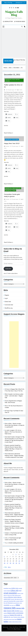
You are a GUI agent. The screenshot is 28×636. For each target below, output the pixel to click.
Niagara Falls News (10, 190)
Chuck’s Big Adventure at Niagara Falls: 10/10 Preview (13, 2)
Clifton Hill (14, 590)
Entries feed (8, 301)
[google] (16, 8)
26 (4, 563)
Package (15, 617)
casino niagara (7, 590)
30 (16, 563)
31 (19, 563)
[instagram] (12, 8)
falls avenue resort (16, 595)
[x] (14, 8)
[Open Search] (22, 26)
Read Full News (8, 133)
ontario (12, 617)
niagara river (6, 615)
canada (20, 588)
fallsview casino (12, 597)
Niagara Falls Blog (14, 13)
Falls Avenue (9, 595)
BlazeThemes (17, 629)
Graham (7, 146)
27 (7, 563)
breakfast (6, 588)
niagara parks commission (15, 613)
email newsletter (10, 593)
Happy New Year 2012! (12, 143)
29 (13, 563)
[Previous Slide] (22, 2)
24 (19, 561)
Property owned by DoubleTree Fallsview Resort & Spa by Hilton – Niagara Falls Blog (13, 447)
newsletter (6, 605)
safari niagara (6, 619)
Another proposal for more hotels (14, 457)
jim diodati (17, 601)
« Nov (5, 567)
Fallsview (6, 597)
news (21, 603)
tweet (16, 619)
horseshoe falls (11, 601)
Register (7, 295)
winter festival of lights (16, 621)
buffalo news (14, 588)
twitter (6, 621)
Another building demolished (16, 542)
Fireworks (12, 599)
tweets (19, 619)
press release (21, 617)
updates (10, 621)
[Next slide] (24, 2)
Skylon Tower (11, 619)
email (19, 590)
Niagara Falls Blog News (11, 139)
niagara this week (14, 615)
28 (10, 563)
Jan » (9, 567)
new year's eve (12, 605)
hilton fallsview (17, 599)
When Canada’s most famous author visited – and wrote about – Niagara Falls (14, 395)
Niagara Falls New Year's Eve (13, 188)
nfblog (18, 605)
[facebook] (10, 8)
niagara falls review (12, 611)
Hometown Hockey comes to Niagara (14, 523)
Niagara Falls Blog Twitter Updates (12, 80)
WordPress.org (8, 308)
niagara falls (10, 608)
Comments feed (9, 304)
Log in (6, 298)
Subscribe (8, 268)
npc (9, 617)
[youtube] (18, 8)
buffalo (10, 588)
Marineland (10, 603)
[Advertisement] (14, 43)
